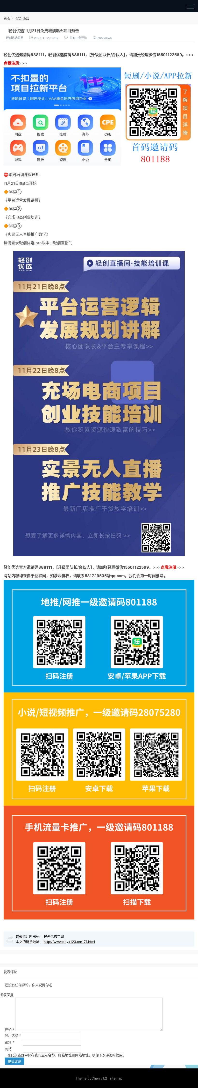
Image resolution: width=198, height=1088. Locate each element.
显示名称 (13, 1035)
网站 (8, 1049)
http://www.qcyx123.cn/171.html (69, 942)
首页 (7, 18)
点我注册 (11, 63)
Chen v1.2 (99, 1078)
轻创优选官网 (14, 38)
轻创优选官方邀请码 (21, 567)
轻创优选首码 (59, 54)
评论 (9, 1030)
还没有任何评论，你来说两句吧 (28, 985)
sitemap (116, 1078)
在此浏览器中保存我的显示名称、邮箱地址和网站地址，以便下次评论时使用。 (66, 1055)
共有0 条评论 (78, 38)
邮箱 (9, 1042)
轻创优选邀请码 (17, 54)
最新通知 (22, 18)
